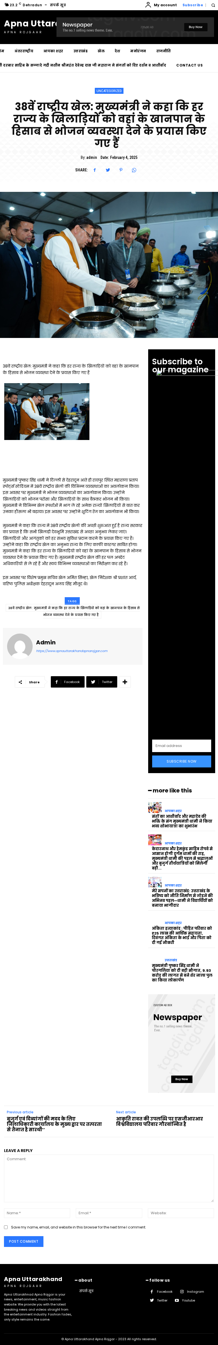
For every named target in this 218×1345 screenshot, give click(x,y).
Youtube (188, 1300)
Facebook (165, 1291)
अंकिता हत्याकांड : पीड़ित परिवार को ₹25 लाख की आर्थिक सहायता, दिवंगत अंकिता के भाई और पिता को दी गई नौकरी (182, 936)
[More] (125, 682)
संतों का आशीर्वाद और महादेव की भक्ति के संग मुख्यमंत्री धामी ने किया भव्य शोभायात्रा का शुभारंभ (182, 821)
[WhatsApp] (134, 170)
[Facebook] (94, 170)
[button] (213, 5)
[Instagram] (181, 1291)
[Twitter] (108, 170)
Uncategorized (109, 91)
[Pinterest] (121, 170)
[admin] (20, 646)
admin (91, 157)
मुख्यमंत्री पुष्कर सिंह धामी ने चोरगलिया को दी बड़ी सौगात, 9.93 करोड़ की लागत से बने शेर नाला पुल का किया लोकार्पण (182, 973)
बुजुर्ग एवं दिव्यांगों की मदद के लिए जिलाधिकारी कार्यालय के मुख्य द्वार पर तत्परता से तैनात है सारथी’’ (54, 1124)
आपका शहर (173, 811)
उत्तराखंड (171, 960)
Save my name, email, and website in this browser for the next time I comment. (78, 1227)
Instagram (195, 1291)
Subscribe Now (182, 761)
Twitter (162, 1300)
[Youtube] (176, 1300)
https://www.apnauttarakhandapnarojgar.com (71, 651)
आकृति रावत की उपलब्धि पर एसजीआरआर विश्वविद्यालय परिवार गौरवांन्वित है (159, 1122)
